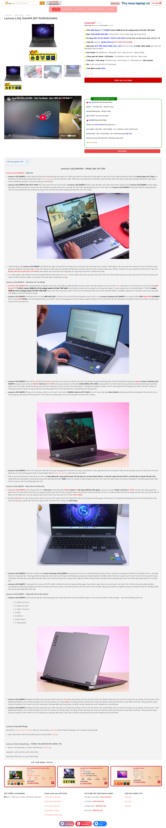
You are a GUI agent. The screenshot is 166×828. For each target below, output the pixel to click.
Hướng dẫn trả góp (51, 810)
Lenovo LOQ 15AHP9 (15, 173)
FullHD (66, 490)
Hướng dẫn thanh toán (53, 815)
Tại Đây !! (55, 734)
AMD (118, 286)
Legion (65, 275)
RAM (145, 296)
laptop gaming (47, 179)
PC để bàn (67, 9)
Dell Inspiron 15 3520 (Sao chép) (38, 768)
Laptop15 (52, 730)
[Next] (77, 42)
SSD (19, 299)
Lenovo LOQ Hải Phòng (23, 730)
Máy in (110, 9)
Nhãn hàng (19, 15)
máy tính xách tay (61, 473)
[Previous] (8, 42)
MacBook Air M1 (138, 768)
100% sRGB (77, 495)
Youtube (128, 801)
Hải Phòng (46, 747)
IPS (76, 490)
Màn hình (79, 9)
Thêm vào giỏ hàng (123, 80)
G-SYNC (131, 490)
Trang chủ (8, 15)
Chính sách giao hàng (52, 801)
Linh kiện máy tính (95, 9)
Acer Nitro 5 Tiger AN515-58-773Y (91, 768)
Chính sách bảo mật (52, 806)
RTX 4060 (50, 384)
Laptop (56, 9)
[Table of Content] (27, 162)
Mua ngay (122, 151)
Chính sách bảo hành (52, 797)
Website (128, 806)
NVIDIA (35, 384)
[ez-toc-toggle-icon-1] (26, 162)
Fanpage (128, 797)
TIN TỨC (116, 3)
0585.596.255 (101, 806)
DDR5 (149, 296)
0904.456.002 (54, 4)
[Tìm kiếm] (42, 3)
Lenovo (28, 15)
